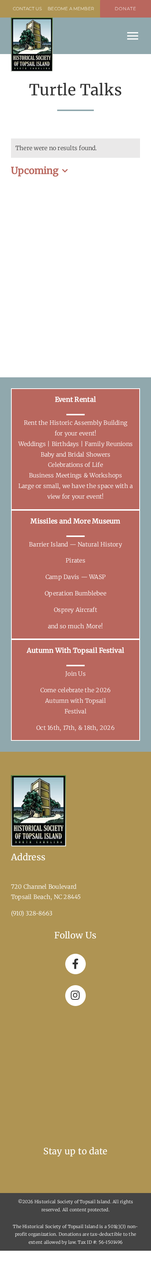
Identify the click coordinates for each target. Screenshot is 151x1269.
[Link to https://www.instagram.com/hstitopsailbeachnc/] (75, 995)
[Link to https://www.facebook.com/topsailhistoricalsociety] (75, 964)
